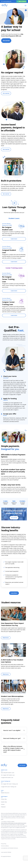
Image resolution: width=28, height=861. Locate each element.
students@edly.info (7, 1)
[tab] (14, 730)
